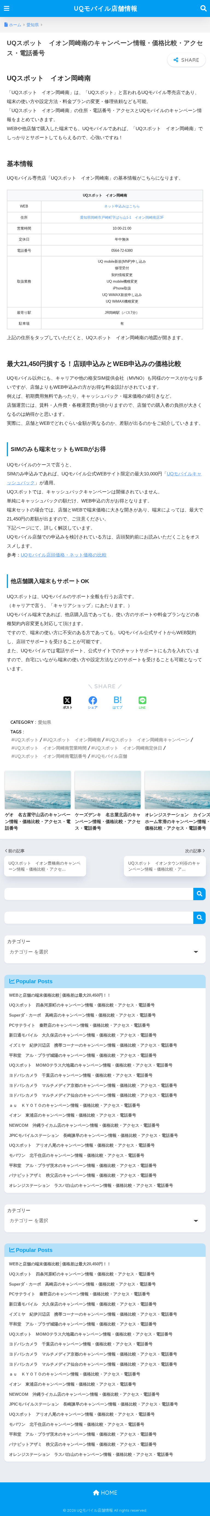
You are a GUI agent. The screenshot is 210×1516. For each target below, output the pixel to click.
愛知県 (44, 722)
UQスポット (26, 739)
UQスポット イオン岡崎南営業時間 (50, 748)
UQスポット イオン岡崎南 (73, 739)
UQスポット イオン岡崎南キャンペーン (149, 739)
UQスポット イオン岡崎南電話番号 (50, 756)
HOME (108, 1492)
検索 (199, 894)
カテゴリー (18, 941)
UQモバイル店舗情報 (106, 8)
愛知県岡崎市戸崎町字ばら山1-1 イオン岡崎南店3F (122, 217)
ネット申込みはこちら (122, 206)
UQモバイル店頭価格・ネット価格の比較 (64, 555)
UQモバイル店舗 (110, 756)
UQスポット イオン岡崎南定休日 (128, 748)
